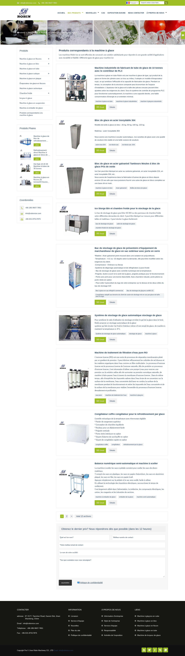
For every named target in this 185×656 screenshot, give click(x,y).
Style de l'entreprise (112, 621)
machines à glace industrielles (126, 101)
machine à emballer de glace (106, 497)
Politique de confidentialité (81, 635)
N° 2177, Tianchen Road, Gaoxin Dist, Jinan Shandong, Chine (42, 617)
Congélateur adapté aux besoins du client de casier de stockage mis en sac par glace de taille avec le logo (128, 295)
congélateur (116, 444)
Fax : (19, 633)
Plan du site (75, 630)
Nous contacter (136, 13)
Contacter (23, 610)
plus (37, 145)
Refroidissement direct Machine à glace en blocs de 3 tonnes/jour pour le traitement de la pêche (41, 152)
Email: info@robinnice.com (63, 650)
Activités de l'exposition (113, 635)
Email (100, 107)
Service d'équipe (77, 621)
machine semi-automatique (146, 497)
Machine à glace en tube (29, 69)
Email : (19, 623)
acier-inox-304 (101, 145)
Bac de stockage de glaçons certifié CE (140, 291)
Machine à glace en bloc (29, 64)
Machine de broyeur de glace (149, 635)
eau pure (99, 395)
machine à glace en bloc (104, 188)
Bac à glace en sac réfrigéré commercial (109, 291)
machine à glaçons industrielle (151, 101)
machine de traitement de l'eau (115, 395)
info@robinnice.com (28, 3)
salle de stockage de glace (126, 224)
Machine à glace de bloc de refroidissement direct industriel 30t (41, 138)
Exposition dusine (117, 13)
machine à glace (151, 334)
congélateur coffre (102, 444)
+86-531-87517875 (33, 219)
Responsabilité (110, 630)
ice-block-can (113, 145)
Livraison (74, 616)
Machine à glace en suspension (32, 103)
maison (21, 32)
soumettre (65, 583)
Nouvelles (91, 13)
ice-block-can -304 (128, 145)
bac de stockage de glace (104, 224)
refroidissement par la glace (132, 444)
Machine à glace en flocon (147, 626)
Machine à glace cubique (30, 74)
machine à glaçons (136, 395)
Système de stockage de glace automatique (110, 334)
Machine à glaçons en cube (148, 616)
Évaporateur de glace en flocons (32, 83)
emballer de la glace (126, 497)
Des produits (74, 13)
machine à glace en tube (104, 101)
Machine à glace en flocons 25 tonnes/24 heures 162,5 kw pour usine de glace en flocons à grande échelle (42, 179)
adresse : (20, 616)
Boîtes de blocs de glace (138, 188)
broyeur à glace (26, 98)
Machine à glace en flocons (30, 59)
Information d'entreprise (113, 616)
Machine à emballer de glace (31, 108)
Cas (103, 13)
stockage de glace (135, 334)
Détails (112, 107)
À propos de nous (156, 13)
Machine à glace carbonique (31, 88)
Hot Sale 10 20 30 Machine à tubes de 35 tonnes (41, 166)
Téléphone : (22, 628)
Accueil (61, 13)
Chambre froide (26, 93)
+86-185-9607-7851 (49, 3)
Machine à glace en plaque (30, 78)
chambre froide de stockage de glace (108, 228)
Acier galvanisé (121, 188)
